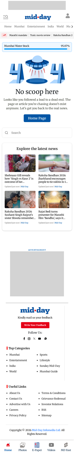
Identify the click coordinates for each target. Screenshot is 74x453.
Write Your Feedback (35, 325)
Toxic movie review (40, 35)
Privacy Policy (17, 415)
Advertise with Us (19, 404)
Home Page (37, 118)
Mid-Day (24, 186)
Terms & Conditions (53, 393)
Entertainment (18, 360)
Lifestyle (45, 360)
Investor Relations (52, 404)
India (12, 365)
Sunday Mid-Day (50, 365)
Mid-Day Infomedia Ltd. (46, 430)
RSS (43, 409)
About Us (14, 393)
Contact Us (15, 398)
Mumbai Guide (49, 371)
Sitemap (46, 415)
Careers (13, 409)
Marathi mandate (18, 35)
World (12, 371)
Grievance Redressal (53, 398)
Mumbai (14, 354)
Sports (43, 354)
